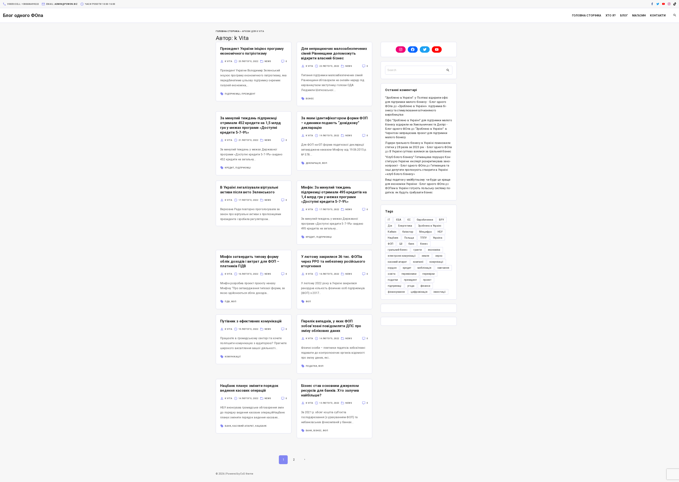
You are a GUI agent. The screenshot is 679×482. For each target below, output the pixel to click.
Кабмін (392, 231)
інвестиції (440, 291)
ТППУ (423, 237)
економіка (434, 249)
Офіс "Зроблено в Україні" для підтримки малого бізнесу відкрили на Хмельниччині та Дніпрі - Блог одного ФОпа (418, 124)
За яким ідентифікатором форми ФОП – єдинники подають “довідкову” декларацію (334, 123)
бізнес (310, 98)
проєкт (427, 279)
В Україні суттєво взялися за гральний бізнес (420, 151)
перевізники (409, 273)
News (268, 61)
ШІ (400, 243)
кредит (229, 167)
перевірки (428, 273)
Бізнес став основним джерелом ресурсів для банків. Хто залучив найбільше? (330, 390)
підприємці (232, 94)
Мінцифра (425, 231)
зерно (439, 255)
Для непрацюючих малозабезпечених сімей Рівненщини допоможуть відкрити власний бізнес (334, 53)
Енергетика (405, 225)
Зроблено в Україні (429, 225)
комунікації (233, 356)
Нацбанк (261, 426)
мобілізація (424, 267)
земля (425, 255)
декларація (313, 163)
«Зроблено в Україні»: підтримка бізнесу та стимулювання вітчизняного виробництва (415, 110)
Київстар (407, 231)
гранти (417, 249)
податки (311, 366)
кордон (392, 267)
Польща (409, 237)
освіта (391, 273)
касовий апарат (243, 426)
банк (228, 426)
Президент (249, 94)
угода (410, 285)
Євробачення (425, 219)
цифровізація (419, 291)
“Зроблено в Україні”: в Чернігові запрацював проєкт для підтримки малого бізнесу (416, 133)
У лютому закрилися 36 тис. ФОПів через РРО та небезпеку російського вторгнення (333, 261)
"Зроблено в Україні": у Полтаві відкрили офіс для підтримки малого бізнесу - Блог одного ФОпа (416, 102)
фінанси (425, 285)
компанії (418, 261)
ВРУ (441, 219)
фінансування (396, 291)
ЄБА (398, 219)
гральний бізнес (397, 249)
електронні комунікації (402, 255)
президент (410, 279)
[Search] (447, 70)
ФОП (324, 163)
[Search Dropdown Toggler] (675, 15)
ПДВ (227, 301)
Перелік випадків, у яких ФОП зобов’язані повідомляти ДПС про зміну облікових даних (331, 326)
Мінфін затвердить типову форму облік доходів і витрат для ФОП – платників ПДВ (249, 261)
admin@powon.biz (66, 4)
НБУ (440, 231)
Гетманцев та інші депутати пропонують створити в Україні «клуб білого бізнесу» (417, 170)
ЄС (409, 219)
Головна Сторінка (227, 31)
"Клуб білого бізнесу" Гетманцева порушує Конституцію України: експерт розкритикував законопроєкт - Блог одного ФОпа (418, 161)
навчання (443, 267)
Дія (390, 225)
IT (389, 219)
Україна (437, 237)
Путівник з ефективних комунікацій (251, 321)
